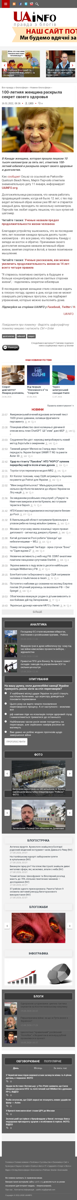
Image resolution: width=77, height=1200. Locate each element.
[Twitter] (25, 4)
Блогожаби (38, 907)
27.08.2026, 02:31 (18, 885)
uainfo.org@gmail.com (45, 1190)
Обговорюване (28, 1061)
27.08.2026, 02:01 (18, 897)
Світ (65, 1162)
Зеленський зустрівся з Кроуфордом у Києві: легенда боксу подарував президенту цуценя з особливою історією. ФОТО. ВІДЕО (38, 1122)
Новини (38, 409)
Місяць (38, 1068)
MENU (6, 4)
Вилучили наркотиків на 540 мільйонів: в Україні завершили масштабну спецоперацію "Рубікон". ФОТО (39, 792)
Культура (9, 1166)
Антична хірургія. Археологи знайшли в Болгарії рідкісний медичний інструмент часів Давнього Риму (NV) (41, 848)
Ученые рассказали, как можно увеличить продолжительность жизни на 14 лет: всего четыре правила (36, 263)
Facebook (53, 307)
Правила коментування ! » (60, 405)
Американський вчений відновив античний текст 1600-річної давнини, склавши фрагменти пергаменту (39, 418)
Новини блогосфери (40, 87)
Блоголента (36, 1170)
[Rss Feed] (14, 4)
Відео (7, 1170)
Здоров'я (52, 1166)
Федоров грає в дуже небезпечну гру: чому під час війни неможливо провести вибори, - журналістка (46, 649)
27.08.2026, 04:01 (18, 852)
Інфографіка (38, 953)
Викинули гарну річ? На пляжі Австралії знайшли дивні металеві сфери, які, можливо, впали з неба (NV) (40, 868)
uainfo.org (38, 1182)
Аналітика (38, 624)
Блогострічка (38, 840)
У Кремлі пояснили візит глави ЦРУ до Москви (30, 1111)
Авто (40, 1166)
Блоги (38, 996)
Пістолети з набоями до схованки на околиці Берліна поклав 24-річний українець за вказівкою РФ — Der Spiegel (41, 587)
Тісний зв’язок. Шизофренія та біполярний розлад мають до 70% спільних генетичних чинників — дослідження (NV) (37, 879)
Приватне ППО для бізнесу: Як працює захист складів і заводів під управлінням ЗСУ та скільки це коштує (45, 664)
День (16, 1068)
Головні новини (21, 1162)
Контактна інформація (24, 1190)
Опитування (38, 679)
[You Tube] (31, 4)
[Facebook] (19, 4)
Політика (34, 1162)
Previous (3, 65)
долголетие (8, 336)
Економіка (57, 1162)
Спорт (61, 1166)
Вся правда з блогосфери (15, 87)
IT (45, 1166)
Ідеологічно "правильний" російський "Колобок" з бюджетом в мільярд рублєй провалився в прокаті (43, 1035)
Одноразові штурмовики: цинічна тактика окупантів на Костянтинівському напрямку (44, 1005)
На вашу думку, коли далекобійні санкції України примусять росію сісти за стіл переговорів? (36, 687)
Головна (9, 1162)
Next (73, 65)
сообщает (14, 176)
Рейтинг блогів (49, 1170)
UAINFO (69, 314)
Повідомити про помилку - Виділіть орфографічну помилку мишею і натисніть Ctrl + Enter (35, 326)
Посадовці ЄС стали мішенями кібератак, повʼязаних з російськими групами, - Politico (44, 633)
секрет (31, 336)
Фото (38, 754)
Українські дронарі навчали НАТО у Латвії (34, 605)
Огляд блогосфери (20, 1170)
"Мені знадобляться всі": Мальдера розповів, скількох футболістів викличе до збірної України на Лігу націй (40, 489)
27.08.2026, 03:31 (18, 862)
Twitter (66, 307)
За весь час (60, 1068)
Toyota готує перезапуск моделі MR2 (31, 470)
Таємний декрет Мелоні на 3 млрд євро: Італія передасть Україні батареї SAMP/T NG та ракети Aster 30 (38, 452)
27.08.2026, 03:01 (18, 872)
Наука (18, 1166)
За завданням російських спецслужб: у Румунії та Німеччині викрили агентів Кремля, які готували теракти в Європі (39, 502)
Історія (26, 1166)
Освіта (34, 1166)
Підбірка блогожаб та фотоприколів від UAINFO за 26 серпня (19, 73)
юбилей (21, 336)
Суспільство (45, 1162)
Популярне (52, 1061)
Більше (37, 611)
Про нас (9, 1190)
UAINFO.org (10, 188)
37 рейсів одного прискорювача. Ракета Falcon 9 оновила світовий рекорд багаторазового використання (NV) (36, 891)
